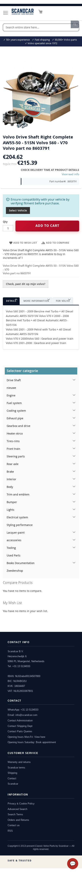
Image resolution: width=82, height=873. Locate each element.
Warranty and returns (19, 762)
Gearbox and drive (18, 426)
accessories (14, 540)
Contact (12, 778)
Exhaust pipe (15, 418)
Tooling (11, 548)
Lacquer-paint (16, 532)
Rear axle (12, 464)
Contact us (14, 825)
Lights (10, 509)
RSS (10, 830)
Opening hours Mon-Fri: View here (26, 736)
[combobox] (41, 27)
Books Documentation (21, 563)
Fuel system (14, 403)
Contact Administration (20, 720)
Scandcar (13, 783)
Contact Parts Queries (20, 731)
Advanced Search (17, 809)
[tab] (11, 301)
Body (10, 487)
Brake (10, 471)
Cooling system (16, 410)
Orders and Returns (18, 820)
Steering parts (16, 456)
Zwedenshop (15, 570)
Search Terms (15, 814)
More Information (36, 300)
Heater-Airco (15, 433)
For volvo (63, 300)
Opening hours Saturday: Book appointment (32, 742)
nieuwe (11, 388)
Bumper (12, 502)
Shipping (12, 772)
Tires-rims (13, 441)
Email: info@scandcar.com (22, 715)
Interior (11, 479)
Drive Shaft (14, 380)
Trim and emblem (18, 494)
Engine (11, 395)
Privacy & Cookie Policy (21, 803)
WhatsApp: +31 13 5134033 (23, 709)
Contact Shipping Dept (20, 726)
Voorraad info (70, 174)
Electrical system (17, 517)
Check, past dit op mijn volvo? (25, 284)
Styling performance (20, 525)
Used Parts (13, 555)
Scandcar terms (16, 767)
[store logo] (22, 12)
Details (11, 300)
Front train (13, 449)
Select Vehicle (18, 210)
